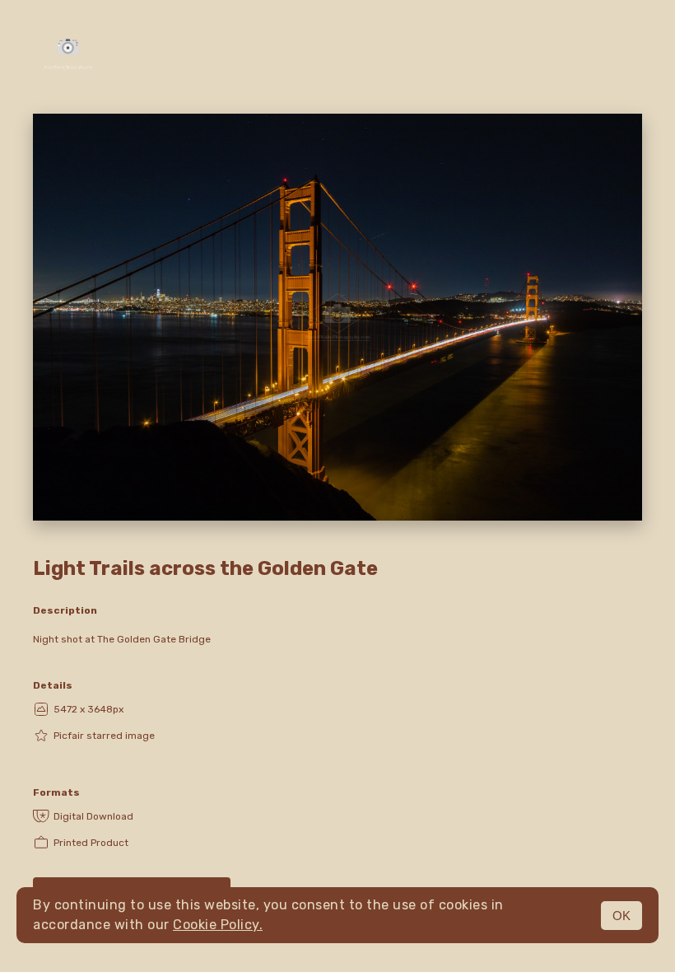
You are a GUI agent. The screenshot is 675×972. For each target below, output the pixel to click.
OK (621, 916)
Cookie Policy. (218, 924)
